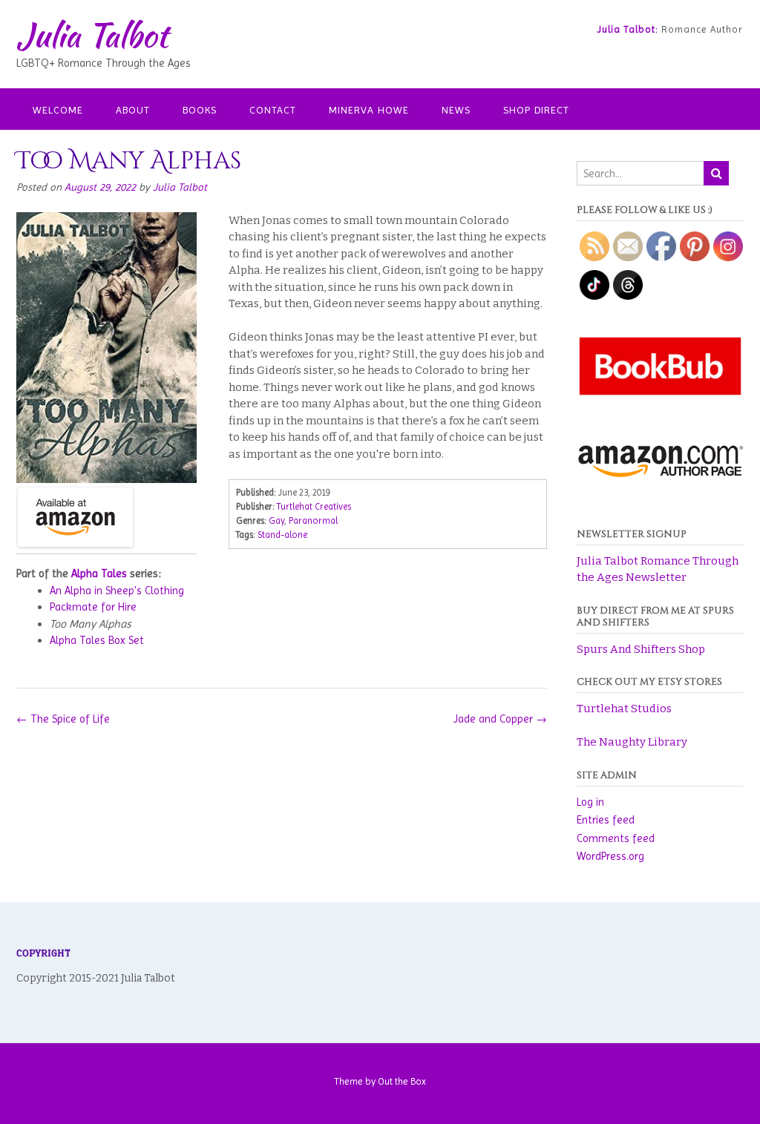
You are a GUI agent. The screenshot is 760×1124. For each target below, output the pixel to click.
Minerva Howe (369, 110)
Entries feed (606, 819)
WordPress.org (610, 856)
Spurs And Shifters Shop (641, 649)
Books (200, 110)
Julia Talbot (92, 35)
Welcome (58, 110)
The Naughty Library (632, 742)
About (133, 110)
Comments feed (616, 838)
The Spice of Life (63, 719)
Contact (272, 110)
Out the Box (402, 1081)
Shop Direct (536, 110)
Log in (590, 802)
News (456, 110)
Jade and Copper (500, 719)
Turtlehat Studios (624, 708)
